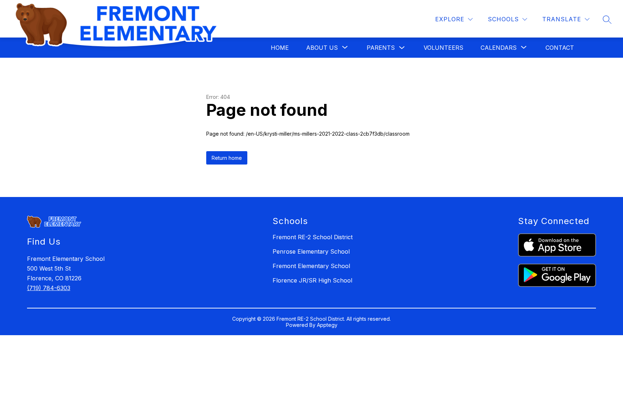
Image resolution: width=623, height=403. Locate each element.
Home (280, 47)
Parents (381, 47)
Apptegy (327, 325)
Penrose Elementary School (311, 251)
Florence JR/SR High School (312, 280)
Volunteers (443, 47)
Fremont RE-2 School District (313, 237)
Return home (227, 158)
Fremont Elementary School (311, 266)
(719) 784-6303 (48, 288)
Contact (559, 47)
